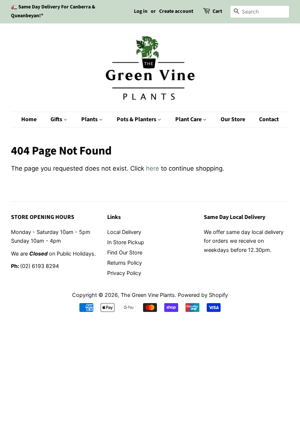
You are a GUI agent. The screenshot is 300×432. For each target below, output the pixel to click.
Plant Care (189, 119)
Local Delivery (124, 232)
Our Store (233, 119)
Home (29, 119)
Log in (140, 11)
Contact (269, 119)
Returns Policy (124, 263)
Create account (176, 11)
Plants (90, 119)
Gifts (56, 119)
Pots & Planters (137, 119)
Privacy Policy (124, 273)
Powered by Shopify (203, 295)
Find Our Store (124, 252)
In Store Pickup (125, 242)
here (152, 168)
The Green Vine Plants (148, 295)
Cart (217, 11)
